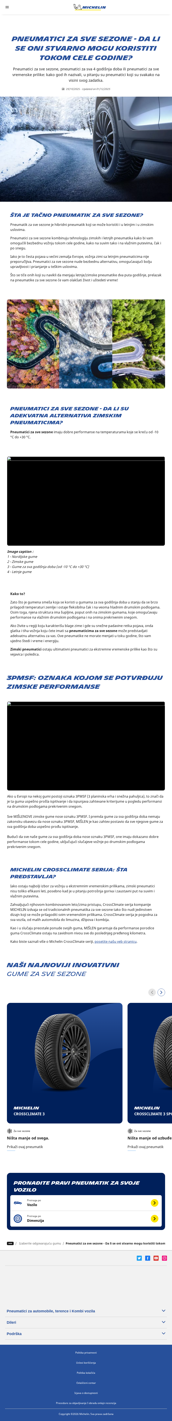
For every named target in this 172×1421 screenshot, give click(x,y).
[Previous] (152, 992)
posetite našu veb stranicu (116, 941)
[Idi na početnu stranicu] (90, 7)
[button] (86, 1203)
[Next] (161, 992)
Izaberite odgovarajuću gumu (40, 1243)
